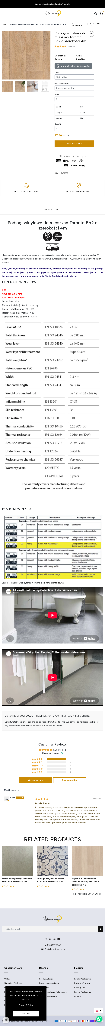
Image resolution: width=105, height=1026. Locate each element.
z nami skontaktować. (54, 583)
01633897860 (54, 945)
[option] (26, 55)
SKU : (57, 173)
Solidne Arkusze (46, 979)
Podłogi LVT (79, 987)
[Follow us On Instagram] (58, 939)
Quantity (58, 124)
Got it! (26, 1014)
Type (57, 72)
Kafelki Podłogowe (82, 979)
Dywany (77, 996)
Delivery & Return (60, 57)
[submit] (100, 929)
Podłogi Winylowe (82, 983)
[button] (61, 46)
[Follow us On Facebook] (46, 939)
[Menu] (7, 13)
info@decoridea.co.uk (54, 949)
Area (57, 94)
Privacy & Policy (26, 1005)
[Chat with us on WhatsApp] (99, 1019)
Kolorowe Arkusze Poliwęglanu (53, 992)
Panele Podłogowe (82, 992)
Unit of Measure (62, 83)
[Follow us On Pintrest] (50, 939)
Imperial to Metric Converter (75, 66)
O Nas (7, 979)
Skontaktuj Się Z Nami (13, 983)
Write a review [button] (35, 780)
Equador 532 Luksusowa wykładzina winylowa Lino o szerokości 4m (85, 881)
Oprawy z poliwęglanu (49, 996)
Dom (4, 24)
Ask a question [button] (69, 780)
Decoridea (14, 1021)
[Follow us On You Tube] (54, 939)
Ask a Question (80, 57)
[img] (41, 799)
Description (50, 209)
